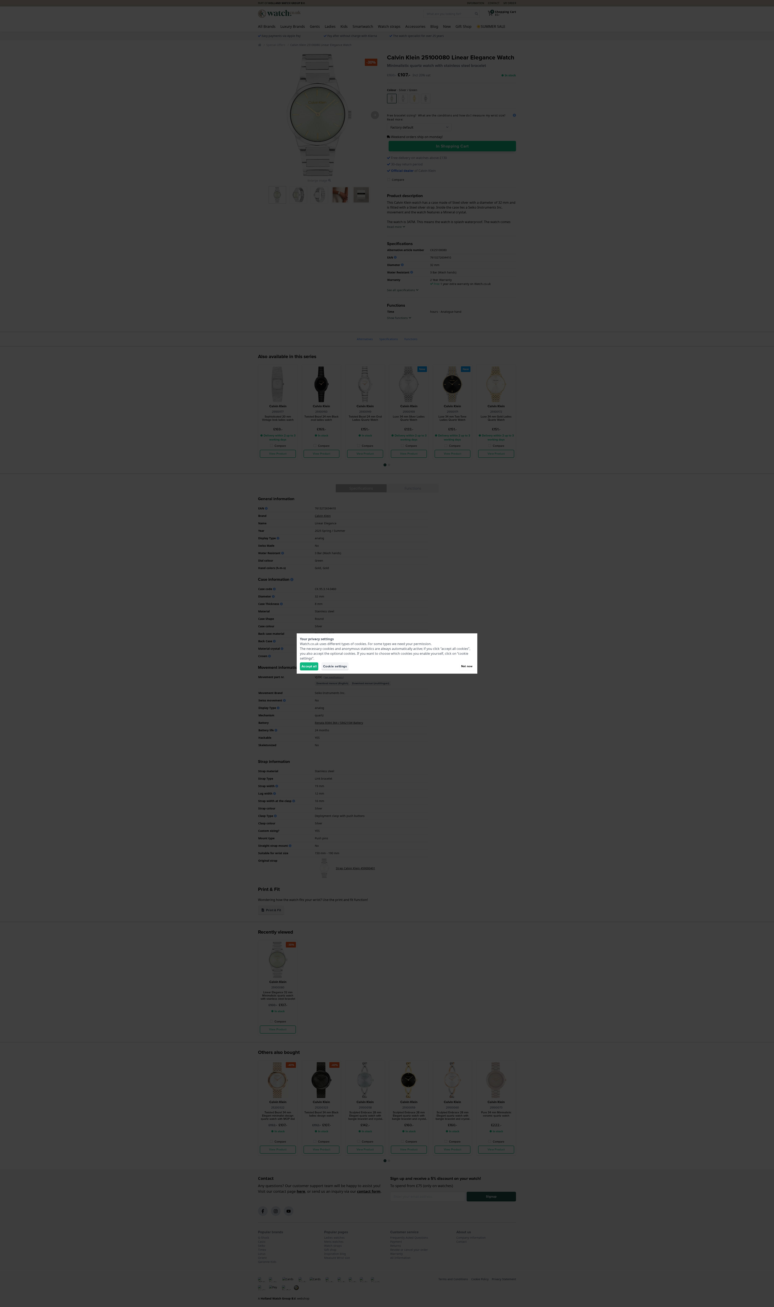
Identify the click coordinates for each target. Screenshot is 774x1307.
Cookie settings (335, 666)
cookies (360, 644)
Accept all (309, 666)
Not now (466, 666)
